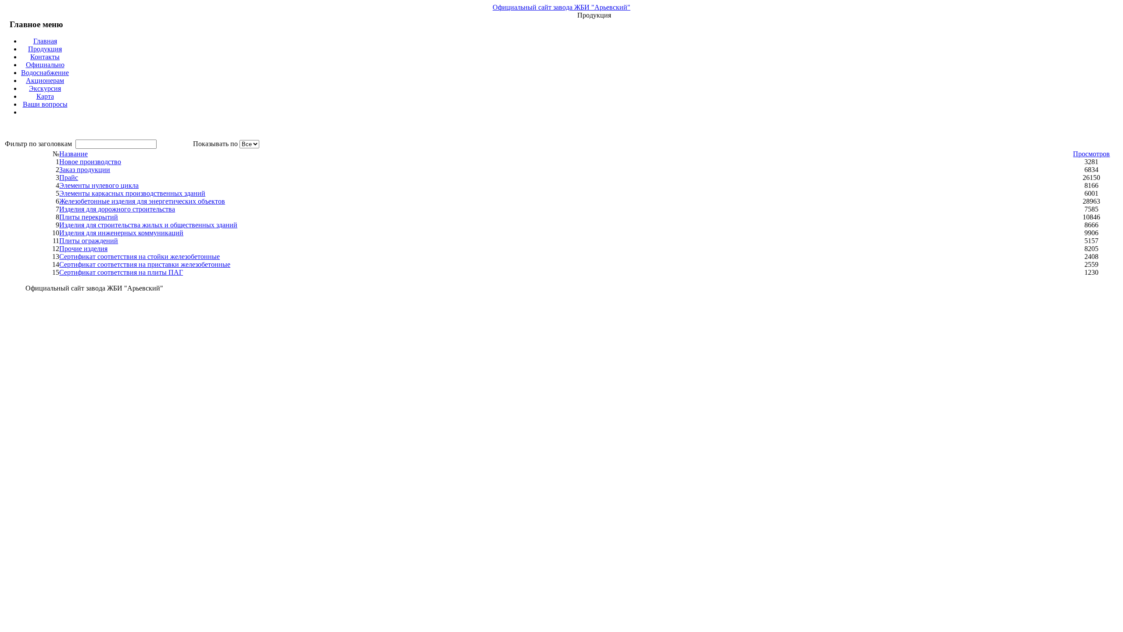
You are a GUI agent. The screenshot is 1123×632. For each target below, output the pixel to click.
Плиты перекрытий (88, 217)
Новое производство (90, 161)
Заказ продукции (84, 169)
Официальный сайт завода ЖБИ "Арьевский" (561, 7)
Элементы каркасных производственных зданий (132, 193)
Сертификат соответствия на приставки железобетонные (144, 264)
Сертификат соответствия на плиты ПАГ (121, 272)
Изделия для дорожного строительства (117, 209)
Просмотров (1091, 154)
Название (73, 154)
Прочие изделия (83, 248)
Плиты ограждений (88, 240)
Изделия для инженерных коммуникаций (121, 233)
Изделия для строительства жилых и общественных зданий (148, 225)
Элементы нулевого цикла (99, 185)
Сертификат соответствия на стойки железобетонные (139, 256)
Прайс (68, 177)
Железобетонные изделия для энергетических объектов (142, 201)
